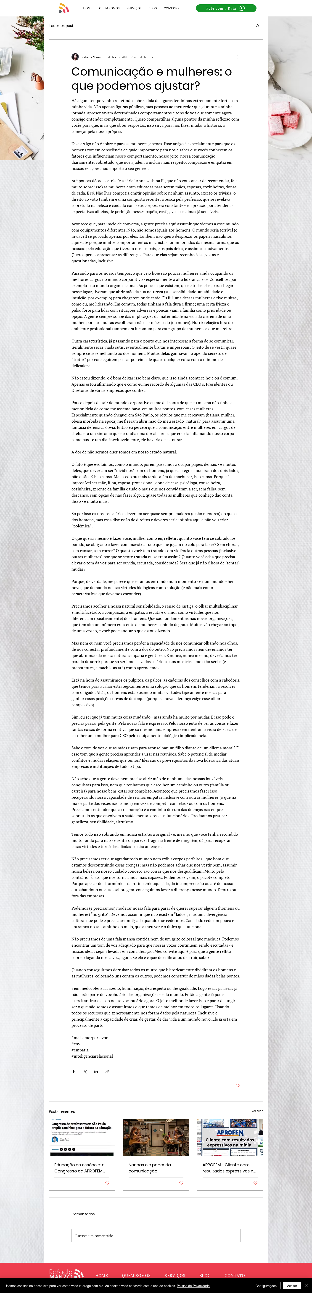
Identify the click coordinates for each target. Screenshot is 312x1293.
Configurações (266, 1285)
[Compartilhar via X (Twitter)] (85, 1071)
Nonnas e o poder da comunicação (150, 1168)
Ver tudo (257, 1111)
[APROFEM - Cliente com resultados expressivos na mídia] (230, 1137)
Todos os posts (62, 25)
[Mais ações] (238, 57)
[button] (134, 8)
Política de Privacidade (193, 1285)
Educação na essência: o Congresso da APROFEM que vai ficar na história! (79, 1168)
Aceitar (292, 1285)
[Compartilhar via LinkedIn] (96, 1071)
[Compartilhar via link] (107, 1071)
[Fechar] (306, 1285)
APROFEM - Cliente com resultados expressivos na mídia (229, 1168)
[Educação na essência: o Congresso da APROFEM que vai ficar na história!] (82, 1137)
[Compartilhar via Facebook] (73, 1071)
